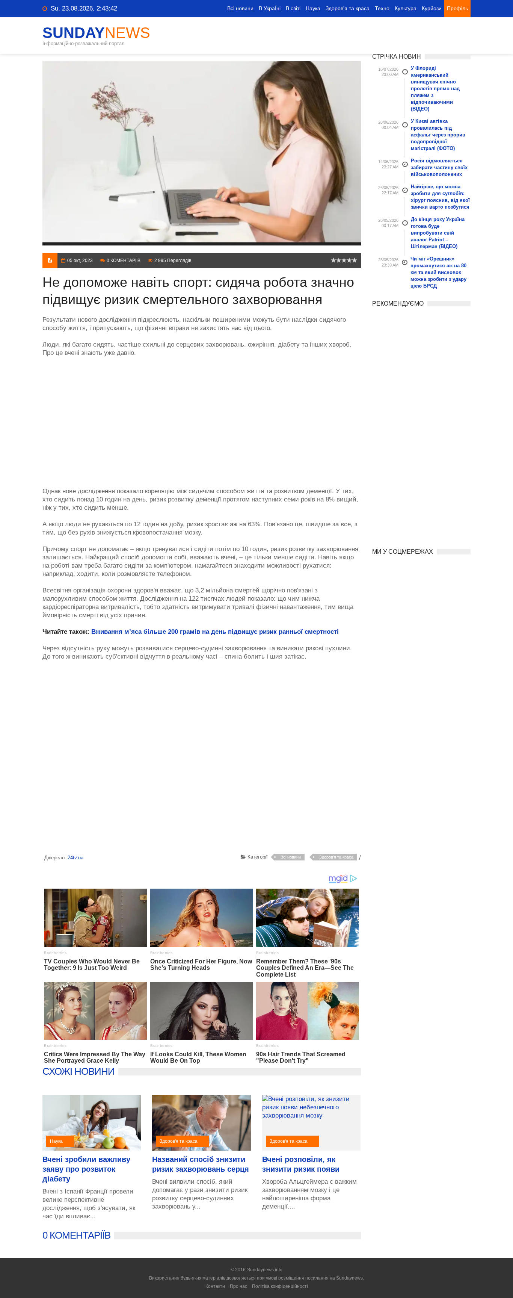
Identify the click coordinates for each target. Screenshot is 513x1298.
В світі (293, 8)
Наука (313, 8)
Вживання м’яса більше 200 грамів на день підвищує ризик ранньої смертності (215, 631)
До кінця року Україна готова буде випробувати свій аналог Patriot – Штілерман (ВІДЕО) (438, 233)
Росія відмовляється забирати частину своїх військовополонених (439, 167)
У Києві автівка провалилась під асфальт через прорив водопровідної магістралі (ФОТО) (438, 134)
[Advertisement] (201, 418)
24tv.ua (75, 857)
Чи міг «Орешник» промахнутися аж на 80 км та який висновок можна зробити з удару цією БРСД (438, 272)
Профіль (457, 8)
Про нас (238, 1286)
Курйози (432, 8)
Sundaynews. (350, 1278)
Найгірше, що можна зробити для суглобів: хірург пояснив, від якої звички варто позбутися (440, 197)
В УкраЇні (270, 8)
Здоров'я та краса (348, 8)
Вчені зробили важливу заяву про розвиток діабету (86, 1169)
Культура (405, 8)
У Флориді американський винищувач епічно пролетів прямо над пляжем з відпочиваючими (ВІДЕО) (435, 88)
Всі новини (240, 8)
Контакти (215, 1286)
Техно (382, 8)
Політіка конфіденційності (280, 1286)
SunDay (96, 32)
